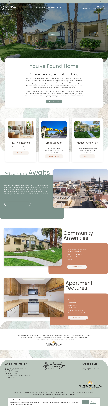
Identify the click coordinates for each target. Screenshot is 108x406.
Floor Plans (51, 7)
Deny (92, 402)
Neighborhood (54, 156)
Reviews (72, 394)
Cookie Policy (65, 394)
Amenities (87, 156)
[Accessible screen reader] (2, 1)
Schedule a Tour (39, 7)
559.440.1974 (60, 339)
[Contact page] (4, 1)
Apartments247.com (35, 392)
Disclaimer (36, 394)
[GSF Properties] (54, 343)
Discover (54, 34)
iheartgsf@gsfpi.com (40, 339)
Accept (85, 402)
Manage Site (44, 394)
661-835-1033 (101, 6)
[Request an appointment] (7, 1)
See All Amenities (77, 266)
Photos (59, 7)
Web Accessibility (54, 394)
